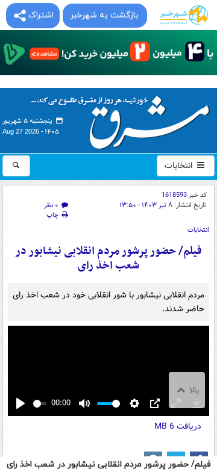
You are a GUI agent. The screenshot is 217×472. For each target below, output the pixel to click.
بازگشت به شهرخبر (104, 15)
